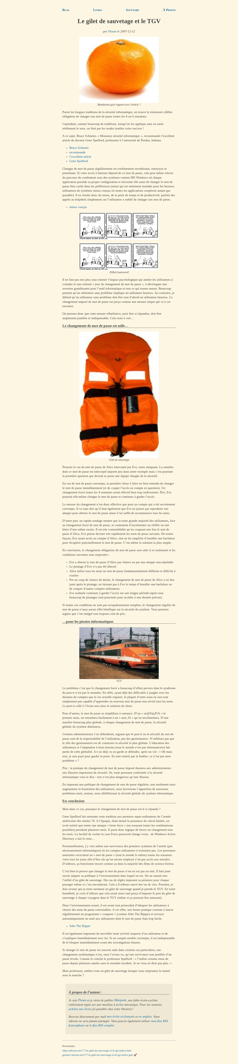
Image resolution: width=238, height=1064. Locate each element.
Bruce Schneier (79, 148)
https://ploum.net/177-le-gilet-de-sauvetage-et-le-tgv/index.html (96, 1050)
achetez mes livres (80, 1009)
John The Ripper (79, 926)
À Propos (169, 10)
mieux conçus (78, 207)
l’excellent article (80, 156)
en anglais (145, 1016)
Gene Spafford (78, 161)
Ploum (112, 31)
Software (132, 10)
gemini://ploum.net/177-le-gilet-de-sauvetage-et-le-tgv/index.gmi (97, 1055)
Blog (66, 10)
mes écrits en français (121, 1016)
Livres (97, 10)
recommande (77, 152)
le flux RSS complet (101, 1025)
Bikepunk (120, 1000)
